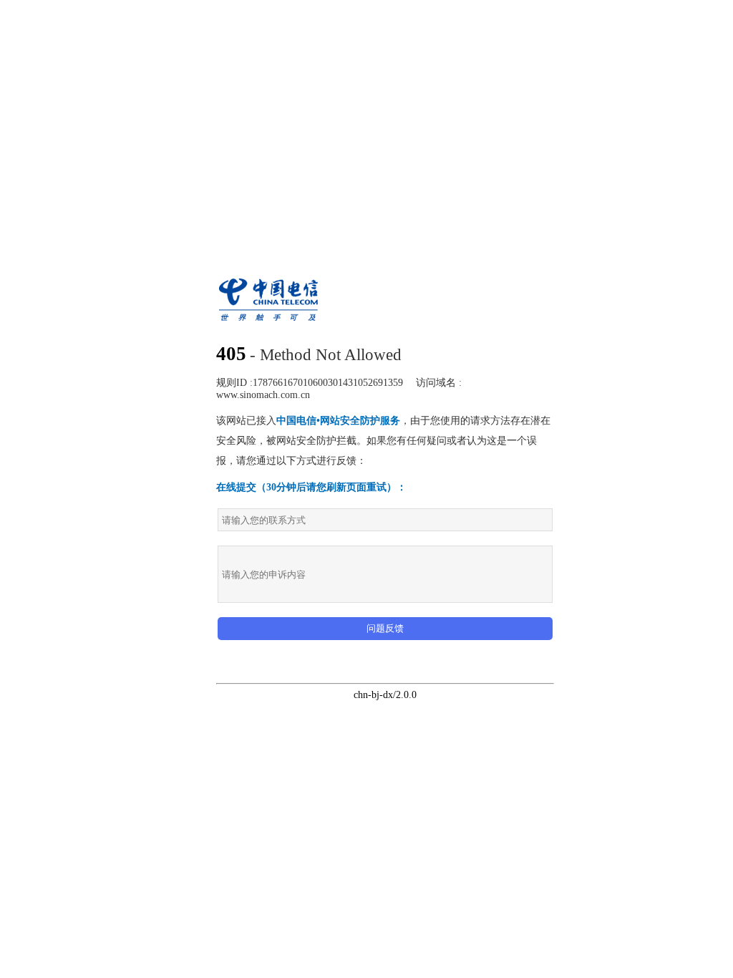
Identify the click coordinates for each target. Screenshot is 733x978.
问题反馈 (385, 628)
